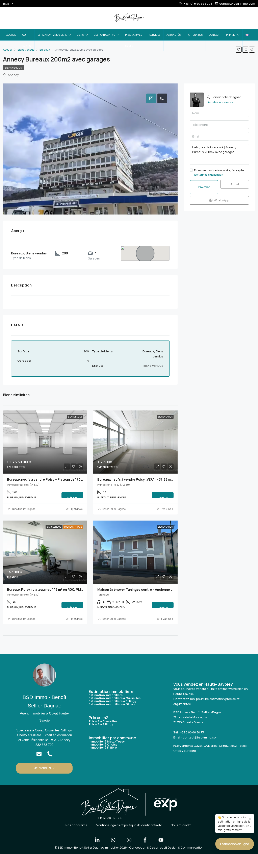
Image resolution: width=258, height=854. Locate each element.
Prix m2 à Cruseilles (103, 721)
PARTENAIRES (195, 34)
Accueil (11, 34)
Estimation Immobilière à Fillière (112, 704)
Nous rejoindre (181, 825)
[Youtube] (161, 840)
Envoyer (204, 187)
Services (154, 34)
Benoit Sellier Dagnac (23, 509)
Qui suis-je (26, 40)
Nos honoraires (76, 825)
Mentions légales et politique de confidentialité (129, 825)
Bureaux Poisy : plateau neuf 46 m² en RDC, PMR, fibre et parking (58, 589)
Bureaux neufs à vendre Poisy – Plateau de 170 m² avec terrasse (57, 479)
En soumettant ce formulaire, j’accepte (219, 172)
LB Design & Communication (184, 847)
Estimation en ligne (234, 844)
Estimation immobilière (52, 34)
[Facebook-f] (145, 840)
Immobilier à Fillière (103, 747)
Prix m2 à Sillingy (101, 724)
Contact (214, 34)
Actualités (173, 34)
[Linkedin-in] (97, 840)
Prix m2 (230, 34)
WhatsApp (221, 200)
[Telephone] (49, 753)
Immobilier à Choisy (103, 744)
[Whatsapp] (113, 840)
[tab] (151, 98)
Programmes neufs (133, 40)
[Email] (39, 753)
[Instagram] (129, 840)
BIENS (80, 34)
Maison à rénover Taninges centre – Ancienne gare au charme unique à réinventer (162, 589)
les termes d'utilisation (208, 174)
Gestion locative (104, 34)
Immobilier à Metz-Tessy (107, 741)
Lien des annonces (220, 102)
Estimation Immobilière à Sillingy (112, 701)
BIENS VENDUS (13, 67)
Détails (72, 497)
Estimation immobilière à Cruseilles (114, 698)
